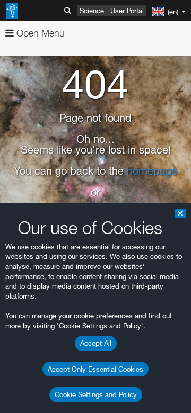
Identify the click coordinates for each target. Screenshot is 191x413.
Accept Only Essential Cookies (95, 369)
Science (92, 10)
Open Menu (39, 33)
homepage (152, 171)
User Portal (127, 10)
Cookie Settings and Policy (96, 394)
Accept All (95, 343)
